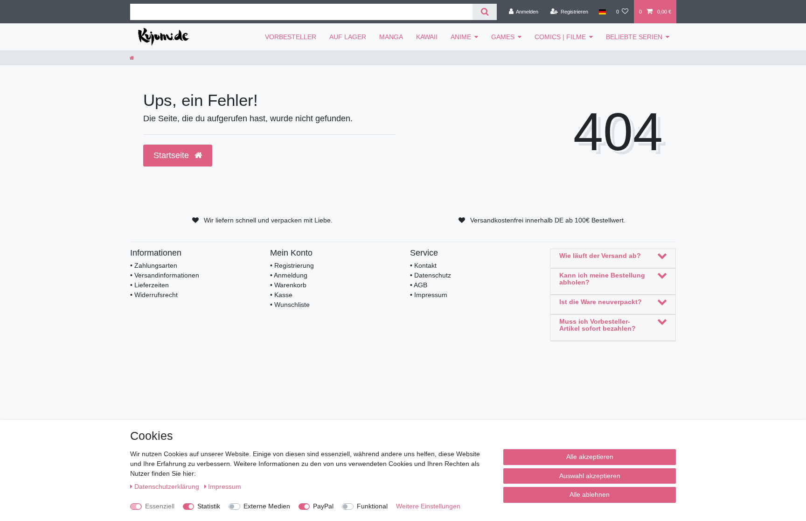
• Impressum (428, 295)
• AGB (418, 285)
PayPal (323, 506)
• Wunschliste (290, 304)
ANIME (461, 37)
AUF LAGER (347, 37)
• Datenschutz (430, 275)
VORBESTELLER (290, 37)
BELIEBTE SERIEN (634, 37)
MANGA (391, 37)
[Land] (602, 11)
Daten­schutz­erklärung (167, 486)
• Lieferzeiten (149, 285)
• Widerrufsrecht (154, 295)
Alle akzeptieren (589, 456)
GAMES (502, 37)
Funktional (372, 506)
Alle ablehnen (590, 494)
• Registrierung (292, 265)
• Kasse (281, 295)
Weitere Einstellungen (428, 506)
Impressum (224, 486)
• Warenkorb (288, 285)
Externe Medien (266, 506)
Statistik (208, 506)
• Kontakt (423, 265)
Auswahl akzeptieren (589, 475)
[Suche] (484, 12)
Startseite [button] (172, 155)
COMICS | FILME (560, 37)
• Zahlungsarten (153, 265)
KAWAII (427, 37)
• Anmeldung (288, 275)
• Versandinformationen (164, 275)
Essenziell (159, 506)
